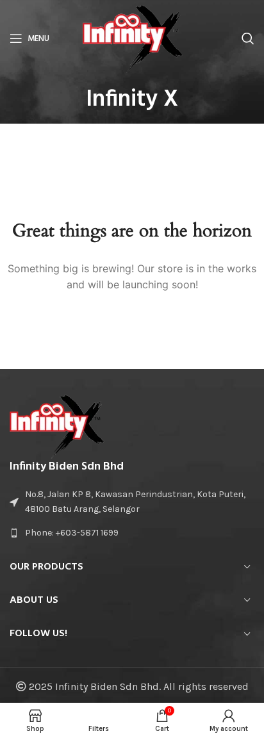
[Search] (248, 38)
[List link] (132, 533)
